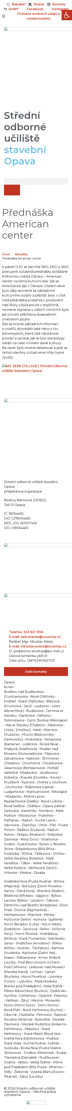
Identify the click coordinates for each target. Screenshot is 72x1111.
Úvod (6, 254)
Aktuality (21, 254)
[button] (36, 181)
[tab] (36, 682)
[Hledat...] (12, 190)
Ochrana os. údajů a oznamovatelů (32, 537)
